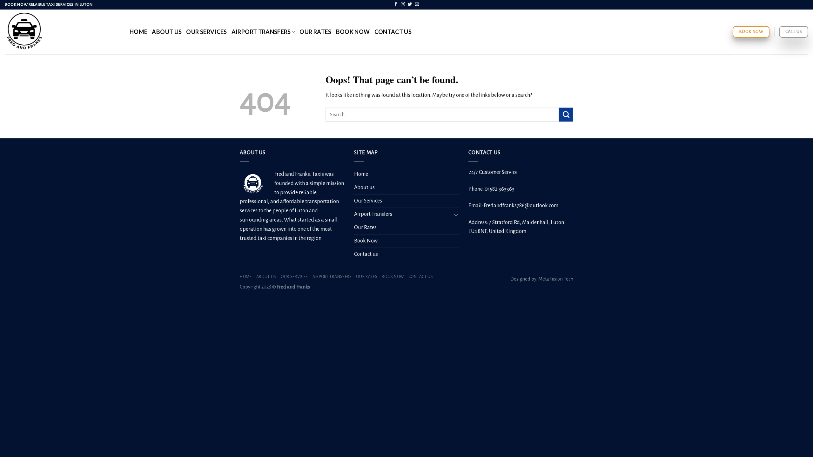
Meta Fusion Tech (555, 278)
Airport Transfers (261, 31)
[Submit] (566, 115)
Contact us (393, 31)
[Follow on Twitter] (410, 4)
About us (167, 31)
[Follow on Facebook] (396, 4)
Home (138, 31)
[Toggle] (456, 214)
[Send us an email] (417, 4)
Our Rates (315, 31)
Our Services (206, 31)
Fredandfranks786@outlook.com (521, 206)
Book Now (353, 31)
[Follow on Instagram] (403, 4)
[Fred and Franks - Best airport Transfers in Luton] (62, 32)
